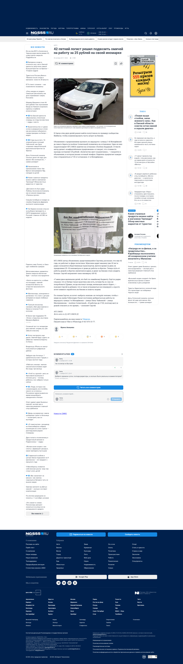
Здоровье (60, 568)
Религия (111, 565)
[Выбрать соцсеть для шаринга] (121, 63)
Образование (89, 568)
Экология (135, 554)
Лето (86, 554)
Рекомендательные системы (101, 646)
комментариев (65, 63)
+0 (115, 367)
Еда (57, 561)
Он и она (111, 544)
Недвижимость (32, 28)
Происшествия (113, 554)
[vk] (64, 583)
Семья (110, 568)
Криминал (88, 548)
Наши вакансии (32, 558)
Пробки (92, 33)
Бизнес (59, 548)
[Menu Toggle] (27, 33)
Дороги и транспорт (63, 558)
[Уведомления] (150, 33)
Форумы (61, 28)
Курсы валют (102, 28)
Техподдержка (31, 561)
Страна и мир (137, 551)
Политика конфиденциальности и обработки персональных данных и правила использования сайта (123, 652)
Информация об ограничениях (102, 640)
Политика (112, 551)
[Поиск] (145, 33)
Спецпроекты (137, 561)
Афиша (83, 28)
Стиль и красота (138, 548)
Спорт (134, 544)
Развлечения (113, 561)
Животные (60, 565)
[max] (69, 583)
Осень (110, 548)
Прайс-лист (30, 548)
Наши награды (31, 554)
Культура (87, 551)
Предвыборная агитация (35, 565)
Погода (54, 28)
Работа (110, 558)
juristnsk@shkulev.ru (74, 649)
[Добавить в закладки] (116, 63)
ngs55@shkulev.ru (49, 647)
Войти (61, 400)
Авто (58, 544)
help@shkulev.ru (39, 650)
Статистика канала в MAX (35, 568)
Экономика (136, 558)
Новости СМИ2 (60, 413)
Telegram (86, 319)
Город (58, 554)
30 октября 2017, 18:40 (61, 58)
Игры (127, 28)
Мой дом (87, 558)
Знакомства (44, 28)
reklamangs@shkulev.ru (99, 634)
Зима (86, 544)
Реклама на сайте (32, 544)
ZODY (110, 28)
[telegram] (58, 583)
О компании (30, 551)
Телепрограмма (72, 28)
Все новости (38, 47)
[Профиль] (155, 33)
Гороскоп (91, 28)
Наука (86, 561)
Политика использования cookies (103, 643)
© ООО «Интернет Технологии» (60, 657)
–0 (121, 367)
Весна (58, 551)
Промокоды (118, 28)
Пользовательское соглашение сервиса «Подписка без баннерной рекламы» (116, 649)
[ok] (75, 583)
